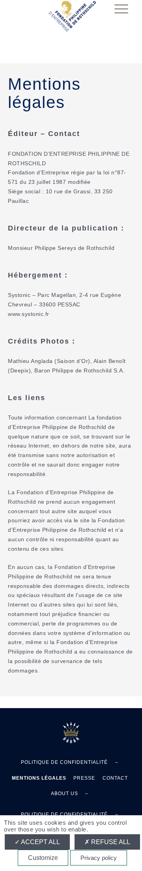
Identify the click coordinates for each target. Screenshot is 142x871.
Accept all (40, 842)
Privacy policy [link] (98, 857)
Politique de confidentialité (64, 762)
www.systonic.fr (28, 314)
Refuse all (110, 842)
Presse (84, 778)
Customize (43, 857)
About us (64, 793)
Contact (115, 778)
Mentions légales (44, 93)
